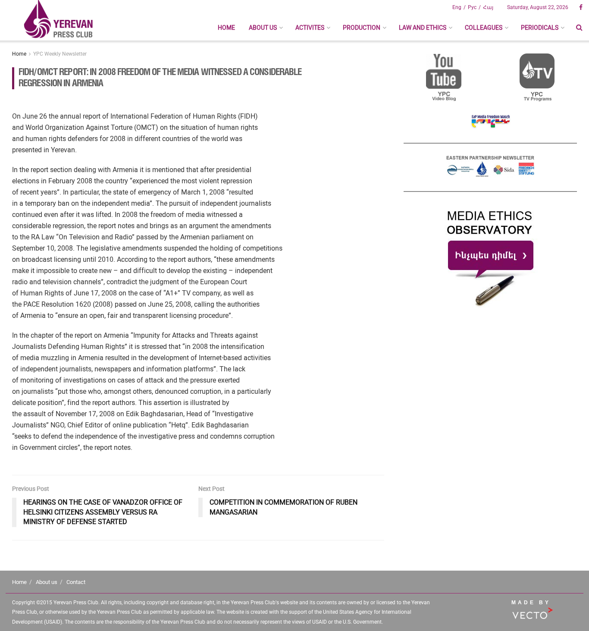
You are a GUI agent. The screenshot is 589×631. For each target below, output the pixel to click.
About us (263, 27)
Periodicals (539, 27)
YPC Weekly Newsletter (60, 54)
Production (361, 27)
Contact (75, 582)
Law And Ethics (422, 27)
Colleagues (483, 27)
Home (226, 27)
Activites (309, 27)
